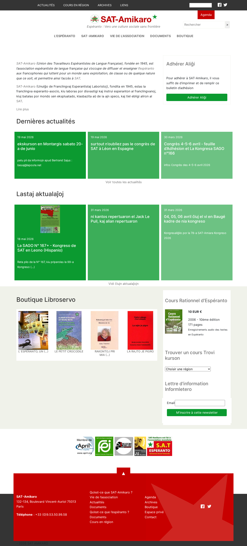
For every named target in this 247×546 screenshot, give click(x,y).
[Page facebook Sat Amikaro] (220, 5)
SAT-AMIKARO (92, 36)
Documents (160, 36)
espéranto (147, 68)
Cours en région (76, 5)
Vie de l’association (127, 36)
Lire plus (22, 109)
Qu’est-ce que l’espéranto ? (109, 512)
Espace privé (154, 512)
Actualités (46, 5)
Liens (124, 5)
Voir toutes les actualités (124, 182)
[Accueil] (123, 19)
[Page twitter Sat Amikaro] (225, 5)
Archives (105, 5)
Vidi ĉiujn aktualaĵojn (123, 284)
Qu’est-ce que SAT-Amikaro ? (111, 492)
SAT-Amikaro (26, 63)
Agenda (206, 15)
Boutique (185, 36)
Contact (150, 517)
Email (171, 403)
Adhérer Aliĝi (196, 97)
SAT (77, 78)
